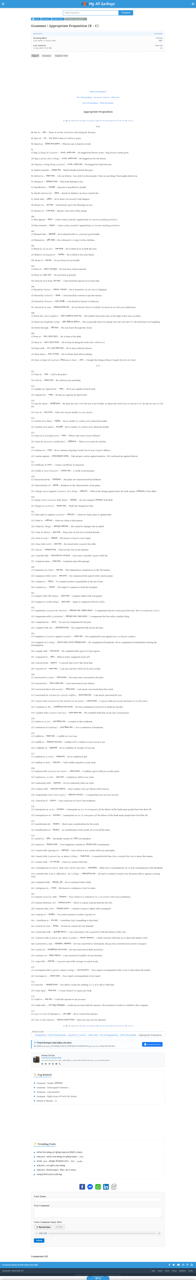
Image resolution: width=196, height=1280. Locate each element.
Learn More (118, 1274)
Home (36, 19)
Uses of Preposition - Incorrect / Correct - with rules (73, 1035)
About (153, 1271)
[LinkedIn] (53, 1064)
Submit (39, 1240)
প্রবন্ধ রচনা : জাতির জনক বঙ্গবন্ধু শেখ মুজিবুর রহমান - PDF (58, 1156)
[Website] (42, 1064)
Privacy (174, 1271)
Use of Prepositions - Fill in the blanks (98, 103)
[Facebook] (46, 1064)
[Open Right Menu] (193, 4)
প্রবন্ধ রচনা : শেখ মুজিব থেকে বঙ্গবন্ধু (49, 1165)
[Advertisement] (98, 74)
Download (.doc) (153, 1044)
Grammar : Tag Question (46, 1092)
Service (167, 1271)
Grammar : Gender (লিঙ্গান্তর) (48, 1083)
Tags (34, 55)
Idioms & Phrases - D (45, 1100)
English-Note (58, 19)
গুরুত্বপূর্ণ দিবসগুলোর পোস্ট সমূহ (47, 1174)
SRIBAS (14, 1271)
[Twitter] (49, 1064)
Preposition (40, 1035)
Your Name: (40, 1196)
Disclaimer (182, 1271)
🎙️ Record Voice (43, 1227)
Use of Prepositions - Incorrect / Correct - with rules (98, 97)
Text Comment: (42, 1205)
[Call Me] (60, 1064)
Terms (190, 1271)
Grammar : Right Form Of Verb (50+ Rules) (55, 1096)
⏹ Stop (59, 1227)
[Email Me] (56, 1064)
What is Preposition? (98, 91)
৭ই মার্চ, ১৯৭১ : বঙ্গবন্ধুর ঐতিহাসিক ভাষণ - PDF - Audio (57, 1161)
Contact (160, 1271)
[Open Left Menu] (3, 4)
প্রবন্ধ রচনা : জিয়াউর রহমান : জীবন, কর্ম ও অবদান (54, 1170)
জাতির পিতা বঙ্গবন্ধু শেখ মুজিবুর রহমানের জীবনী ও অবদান (57, 1152)
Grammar (46, 19)
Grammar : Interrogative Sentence (50, 1087)
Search (127, 13)
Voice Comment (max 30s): (48, 1221)
